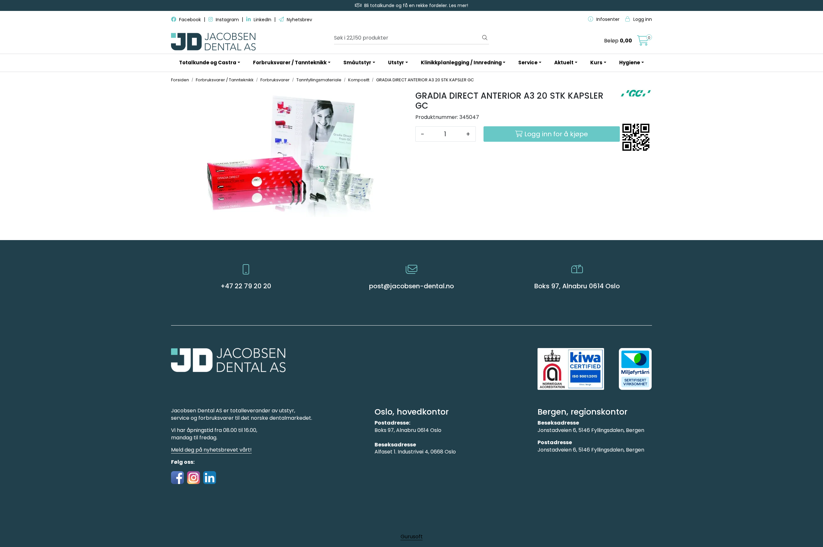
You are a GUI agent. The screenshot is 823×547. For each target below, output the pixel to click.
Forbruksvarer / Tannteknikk (290, 62)
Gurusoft (412, 536)
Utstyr (396, 62)
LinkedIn (262, 19)
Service (528, 62)
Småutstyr (357, 62)
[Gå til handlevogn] (643, 42)
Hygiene (629, 62)
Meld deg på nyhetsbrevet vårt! (211, 449)
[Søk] (485, 37)
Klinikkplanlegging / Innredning (461, 62)
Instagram (227, 19)
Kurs (596, 62)
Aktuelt (564, 62)
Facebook (190, 19)
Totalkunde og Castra (207, 62)
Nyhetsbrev (298, 19)
